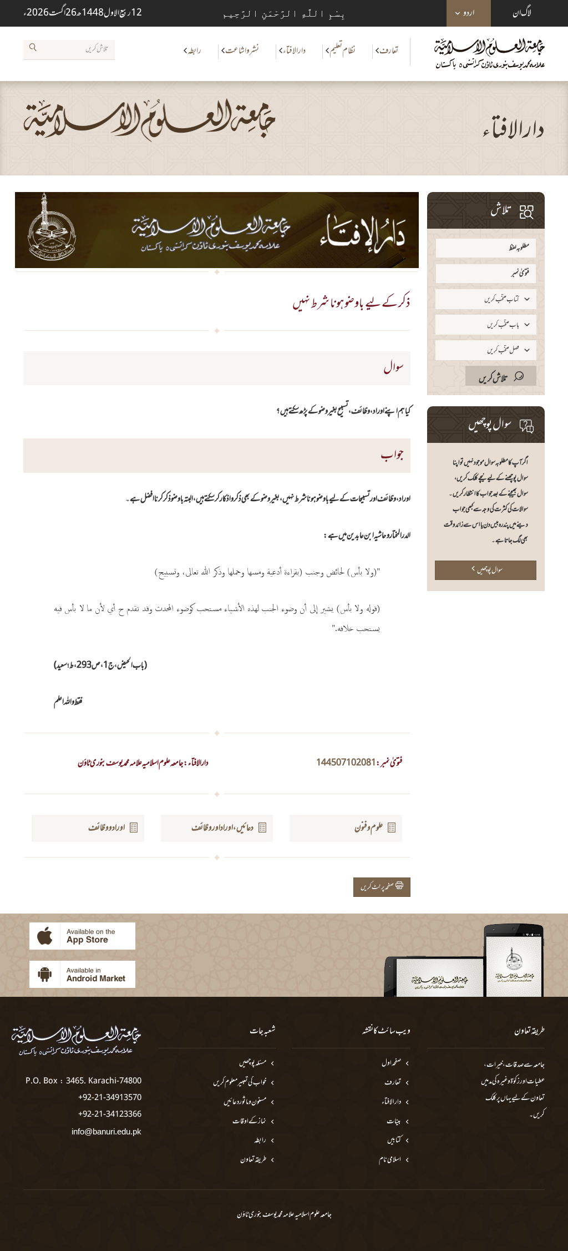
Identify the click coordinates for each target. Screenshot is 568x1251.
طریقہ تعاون (253, 1160)
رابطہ (194, 51)
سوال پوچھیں (490, 570)
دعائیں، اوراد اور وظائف (222, 828)
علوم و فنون (368, 828)
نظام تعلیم (342, 51)
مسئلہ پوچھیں (252, 1064)
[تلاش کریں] (32, 49)
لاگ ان (522, 13)
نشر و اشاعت (242, 51)
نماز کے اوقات (249, 1122)
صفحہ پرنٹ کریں (378, 887)
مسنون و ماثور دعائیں (245, 1102)
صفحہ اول (391, 1064)
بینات (394, 1122)
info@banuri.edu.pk (106, 1131)
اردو (468, 13)
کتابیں (394, 1141)
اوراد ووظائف (106, 828)
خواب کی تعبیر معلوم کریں (239, 1083)
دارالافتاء (294, 51)
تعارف (388, 51)
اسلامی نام (390, 1160)
